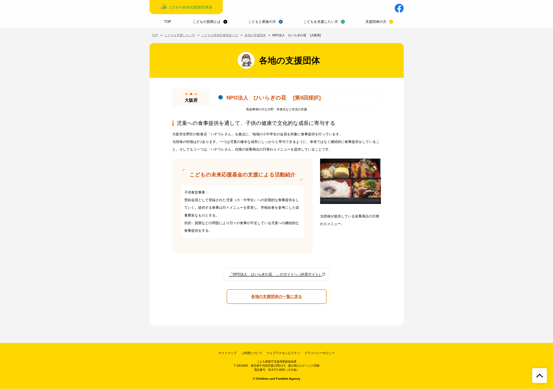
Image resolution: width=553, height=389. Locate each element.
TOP (167, 21)
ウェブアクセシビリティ (283, 353)
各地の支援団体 (255, 35)
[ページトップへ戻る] (539, 375)
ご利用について (251, 353)
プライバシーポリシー (319, 353)
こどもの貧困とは (207, 21)
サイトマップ (227, 353)
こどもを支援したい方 (320, 21)
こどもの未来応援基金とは (219, 35)
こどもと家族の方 (262, 21)
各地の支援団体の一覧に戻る (276, 296)
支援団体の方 (375, 21)
